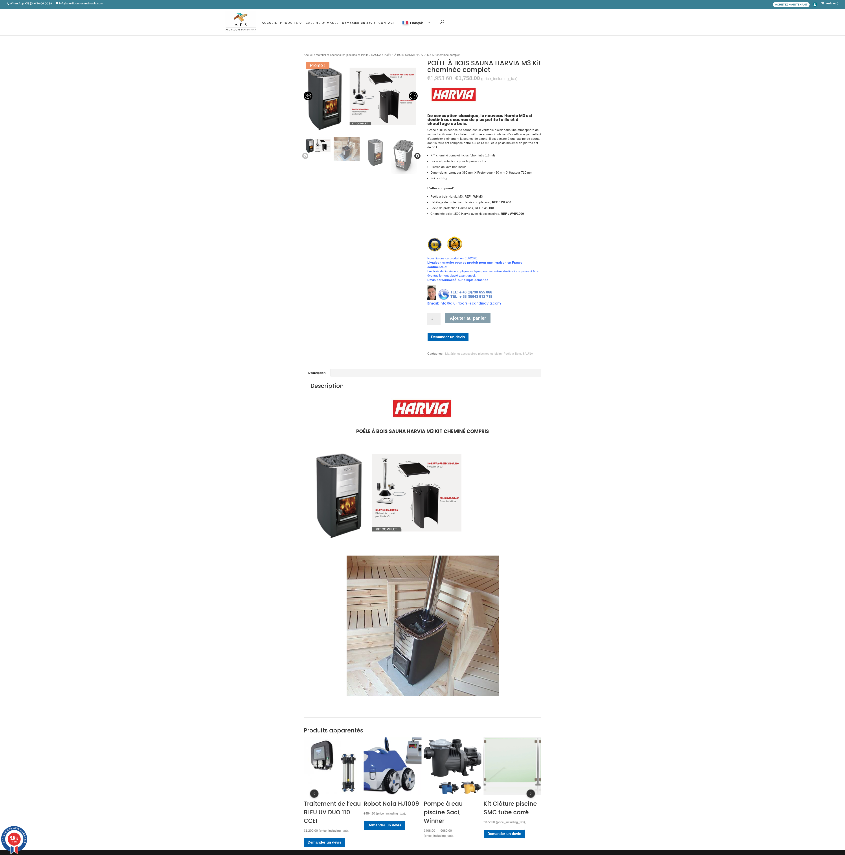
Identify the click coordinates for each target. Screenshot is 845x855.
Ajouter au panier (468, 318)
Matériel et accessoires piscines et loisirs (342, 55)
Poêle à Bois (512, 353)
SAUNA (376, 55)
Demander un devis (358, 22)
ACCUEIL (269, 22)
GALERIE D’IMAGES (322, 22)
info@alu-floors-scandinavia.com (470, 303)
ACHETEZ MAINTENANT (791, 4)
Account (814, 4)
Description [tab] (317, 372)
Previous (304, 156)
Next (416, 156)
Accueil (308, 55)
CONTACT (386, 22)
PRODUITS (289, 22)
